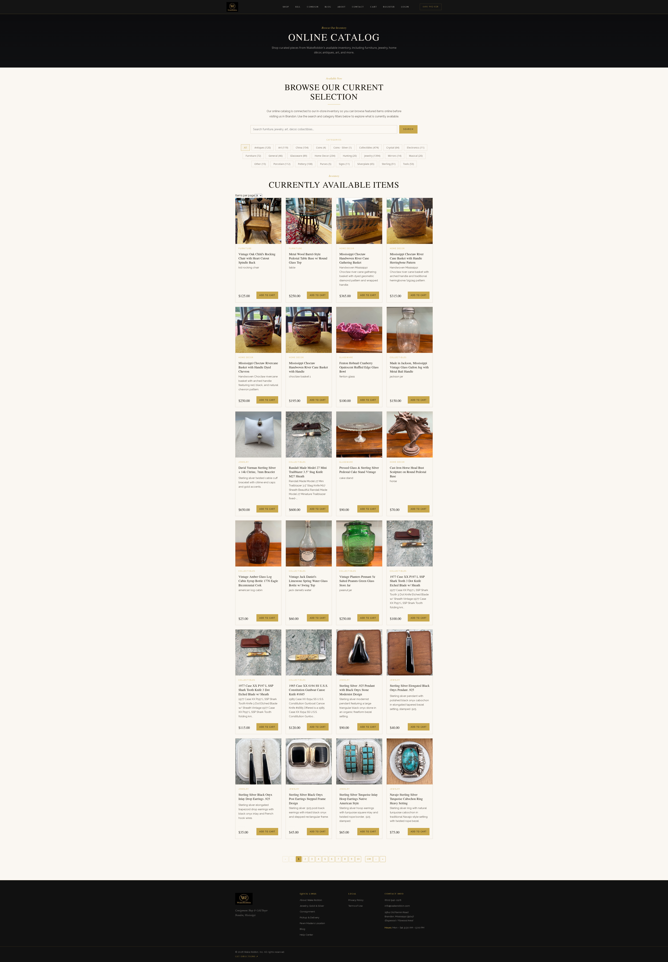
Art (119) (283, 147)
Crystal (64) (392, 147)
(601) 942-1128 (431, 6)
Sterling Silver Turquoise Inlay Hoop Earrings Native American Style (358, 798)
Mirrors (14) (394, 155)
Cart (373, 7)
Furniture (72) (253, 155)
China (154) (302, 147)
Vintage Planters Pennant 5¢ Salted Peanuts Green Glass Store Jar (357, 580)
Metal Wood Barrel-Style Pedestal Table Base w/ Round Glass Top (308, 258)
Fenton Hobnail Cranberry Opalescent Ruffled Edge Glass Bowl (359, 367)
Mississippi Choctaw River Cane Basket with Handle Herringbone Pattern (407, 258)
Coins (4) (321, 147)
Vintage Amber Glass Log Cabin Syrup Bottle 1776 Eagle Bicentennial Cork (258, 580)
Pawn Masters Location (312, 923)
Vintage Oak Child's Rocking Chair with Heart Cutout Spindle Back (256, 258)
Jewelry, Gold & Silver (312, 905)
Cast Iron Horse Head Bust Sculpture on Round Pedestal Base (408, 472)
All (245, 147)
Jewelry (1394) (372, 155)
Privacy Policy (356, 900)
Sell (298, 7)
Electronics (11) (415, 147)
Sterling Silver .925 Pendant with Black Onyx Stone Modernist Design (357, 689)
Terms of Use (355, 905)
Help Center (306, 934)
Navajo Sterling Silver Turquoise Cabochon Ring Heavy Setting (406, 798)
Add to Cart (267, 295)
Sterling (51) (388, 164)
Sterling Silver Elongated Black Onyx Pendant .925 (410, 687)
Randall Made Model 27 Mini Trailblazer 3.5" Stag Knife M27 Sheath (308, 472)
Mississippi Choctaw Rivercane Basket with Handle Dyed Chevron (258, 367)
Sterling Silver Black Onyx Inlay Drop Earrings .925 (255, 796)
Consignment (307, 911)
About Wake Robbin (311, 900)
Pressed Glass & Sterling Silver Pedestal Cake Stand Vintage (359, 470)
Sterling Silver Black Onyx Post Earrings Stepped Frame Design (307, 798)
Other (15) (260, 164)
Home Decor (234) (325, 155)
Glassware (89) (298, 155)
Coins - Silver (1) (342, 147)
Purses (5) (325, 164)
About (341, 7)
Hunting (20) (350, 155)
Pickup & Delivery (309, 917)
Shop (286, 7)
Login (405, 7)
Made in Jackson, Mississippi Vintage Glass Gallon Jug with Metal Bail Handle (409, 367)
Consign (313, 7)
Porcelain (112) (281, 164)
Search (408, 129)
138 (369, 859)
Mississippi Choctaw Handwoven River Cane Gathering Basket (354, 258)
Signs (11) (344, 164)
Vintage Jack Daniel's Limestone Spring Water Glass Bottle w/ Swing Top (308, 580)
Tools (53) (408, 164)
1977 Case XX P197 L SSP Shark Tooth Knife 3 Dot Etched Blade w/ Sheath (255, 689)
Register (389, 7)
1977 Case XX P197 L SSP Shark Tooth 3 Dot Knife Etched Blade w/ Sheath (407, 580)
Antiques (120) (263, 147)
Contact (358, 7)
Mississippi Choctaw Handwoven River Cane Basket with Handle (308, 367)
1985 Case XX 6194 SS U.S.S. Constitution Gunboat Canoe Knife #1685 (308, 689)
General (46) (276, 155)
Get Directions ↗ (246, 956)
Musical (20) (416, 155)
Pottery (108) (305, 164)
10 (358, 859)
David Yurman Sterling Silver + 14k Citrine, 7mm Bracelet (257, 470)
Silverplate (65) (365, 164)
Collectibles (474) (369, 147)
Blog (328, 7)
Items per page (245, 195)
